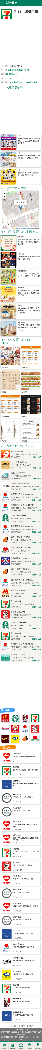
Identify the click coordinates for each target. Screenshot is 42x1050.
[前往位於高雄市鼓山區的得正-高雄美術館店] (7, 1020)
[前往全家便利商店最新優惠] (25, 732)
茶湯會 (20, 305)
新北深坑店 (16, 863)
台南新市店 (16, 999)
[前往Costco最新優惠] (5, 732)
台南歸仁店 (16, 794)
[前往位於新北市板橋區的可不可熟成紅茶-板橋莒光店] (7, 898)
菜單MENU (13, 1048)
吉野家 (4, 441)
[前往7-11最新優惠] (35, 722)
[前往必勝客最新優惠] (35, 732)
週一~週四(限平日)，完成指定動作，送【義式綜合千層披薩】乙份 (29, 292)
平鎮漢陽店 (16, 754)
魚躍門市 (15, 985)
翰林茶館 (21, 237)
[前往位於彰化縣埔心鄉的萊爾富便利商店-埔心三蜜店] (7, 829)
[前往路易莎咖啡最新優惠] (25, 742)
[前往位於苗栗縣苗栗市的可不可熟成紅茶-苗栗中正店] (7, 925)
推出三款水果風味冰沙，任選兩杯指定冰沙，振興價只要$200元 (29, 327)
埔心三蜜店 (16, 822)
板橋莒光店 (16, 890)
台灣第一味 (26, 368)
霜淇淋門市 (38, 1048)
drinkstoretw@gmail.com (33, 1037)
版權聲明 (22, 1026)
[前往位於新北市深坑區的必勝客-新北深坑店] (7, 870)
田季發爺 (5, 368)
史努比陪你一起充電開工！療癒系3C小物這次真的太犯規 (29, 157)
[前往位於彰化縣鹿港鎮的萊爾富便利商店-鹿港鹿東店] (7, 911)
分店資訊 (21, 1048)
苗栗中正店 (16, 917)
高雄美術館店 (17, 1012)
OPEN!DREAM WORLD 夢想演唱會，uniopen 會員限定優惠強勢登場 (29, 141)
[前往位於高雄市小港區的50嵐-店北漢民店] (7, 979)
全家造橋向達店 (18, 944)
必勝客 (24, 392)
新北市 (12, 66)
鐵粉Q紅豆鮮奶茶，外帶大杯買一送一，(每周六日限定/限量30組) (29, 242)
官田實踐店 (16, 835)
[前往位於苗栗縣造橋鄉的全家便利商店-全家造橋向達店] (7, 952)
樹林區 (19, 66)
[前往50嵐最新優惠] (15, 742)
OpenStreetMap (27, 228)
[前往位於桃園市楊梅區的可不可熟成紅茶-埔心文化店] (7, 816)
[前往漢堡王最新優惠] (15, 732)
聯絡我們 (30, 1026)
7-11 (19, 136)
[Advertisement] (21, 42)
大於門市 (15, 849)
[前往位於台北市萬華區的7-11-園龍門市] (7, 775)
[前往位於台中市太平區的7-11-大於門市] (7, 857)
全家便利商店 (22, 271)
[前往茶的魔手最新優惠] (5, 742)
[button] (20, 207)
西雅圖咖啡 (21, 322)
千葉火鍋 (21, 254)
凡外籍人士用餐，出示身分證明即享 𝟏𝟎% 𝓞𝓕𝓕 (29, 258)
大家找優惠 (12, 1026)
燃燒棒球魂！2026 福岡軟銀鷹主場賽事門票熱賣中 (28, 174)
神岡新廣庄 (16, 876)
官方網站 (29, 1048)
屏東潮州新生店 (18, 958)
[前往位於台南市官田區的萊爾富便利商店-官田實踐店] (7, 843)
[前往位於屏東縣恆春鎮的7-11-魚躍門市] (7, 993)
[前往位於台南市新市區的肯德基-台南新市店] (7, 1007)
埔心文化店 (16, 808)
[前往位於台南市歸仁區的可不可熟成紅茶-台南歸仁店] (7, 802)
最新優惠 (4, 1048)
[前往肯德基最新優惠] (25, 722)
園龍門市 (15, 767)
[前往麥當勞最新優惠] (5, 722)
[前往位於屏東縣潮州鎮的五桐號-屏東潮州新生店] (7, 966)
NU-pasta (21, 288)
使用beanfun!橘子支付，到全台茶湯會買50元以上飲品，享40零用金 (29, 310)
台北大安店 (16, 781)
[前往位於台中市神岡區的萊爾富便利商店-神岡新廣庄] (7, 884)
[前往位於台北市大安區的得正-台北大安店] (7, 789)
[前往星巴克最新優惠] (15, 722)
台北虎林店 (16, 931)
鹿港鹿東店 (16, 903)
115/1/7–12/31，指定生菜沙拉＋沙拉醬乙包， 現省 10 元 (29, 275)
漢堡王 (24, 441)
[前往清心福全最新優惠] (35, 742)
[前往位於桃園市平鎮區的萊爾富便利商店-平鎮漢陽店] (7, 761)
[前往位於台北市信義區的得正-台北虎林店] (7, 938)
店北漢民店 (16, 971)
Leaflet (18, 228)
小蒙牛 (24, 416)
